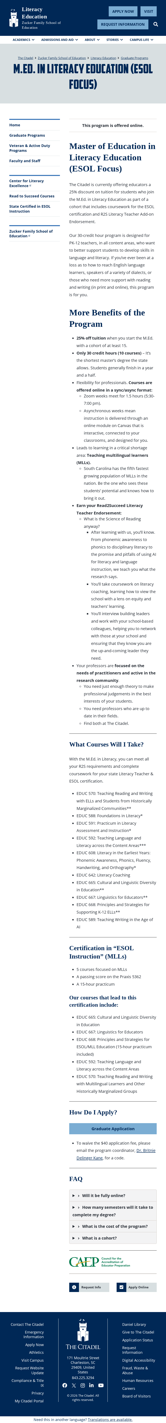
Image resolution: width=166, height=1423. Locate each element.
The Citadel (86, 1395)
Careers (128, 1388)
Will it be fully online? (103, 1195)
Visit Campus (32, 1360)
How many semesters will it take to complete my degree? (112, 1210)
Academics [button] (21, 40)
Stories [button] (112, 40)
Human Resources (137, 1380)
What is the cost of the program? (115, 1226)
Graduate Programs (27, 135)
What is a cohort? (99, 1238)
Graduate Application (113, 1128)
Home (14, 124)
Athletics (36, 1352)
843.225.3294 (83, 1377)
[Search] (155, 24)
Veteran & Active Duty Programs (29, 148)
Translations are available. (110, 1419)
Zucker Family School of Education (41, 25)
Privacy (38, 1393)
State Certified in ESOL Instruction (29, 208)
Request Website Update (29, 1370)
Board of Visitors (136, 1396)
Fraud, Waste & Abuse (135, 1370)
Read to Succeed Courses (31, 196)
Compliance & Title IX (28, 1383)
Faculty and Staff (24, 160)
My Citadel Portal (29, 1401)
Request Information (123, 24)
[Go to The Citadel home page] (13, 18)
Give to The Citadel (138, 1332)
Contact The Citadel (27, 1324)
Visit (148, 11)
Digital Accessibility (138, 1360)
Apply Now (123, 11)
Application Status (137, 1340)
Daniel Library (134, 1324)
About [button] (90, 40)
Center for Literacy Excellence (26, 183)
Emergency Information (33, 1334)
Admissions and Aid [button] (57, 40)
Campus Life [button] (139, 40)
